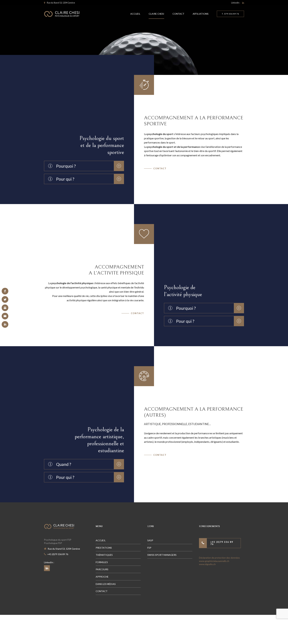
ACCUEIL (135, 13)
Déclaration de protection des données (219, 557)
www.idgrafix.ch (207, 564)
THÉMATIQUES (104, 554)
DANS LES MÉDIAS (106, 584)
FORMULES (102, 562)
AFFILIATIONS (200, 13)
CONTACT (178, 13)
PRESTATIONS (104, 547)
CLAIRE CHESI (156, 13)
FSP (149, 547)
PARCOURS (102, 569)
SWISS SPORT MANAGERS (161, 554)
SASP (150, 540)
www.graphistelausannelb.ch (214, 561)
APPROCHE (102, 576)
